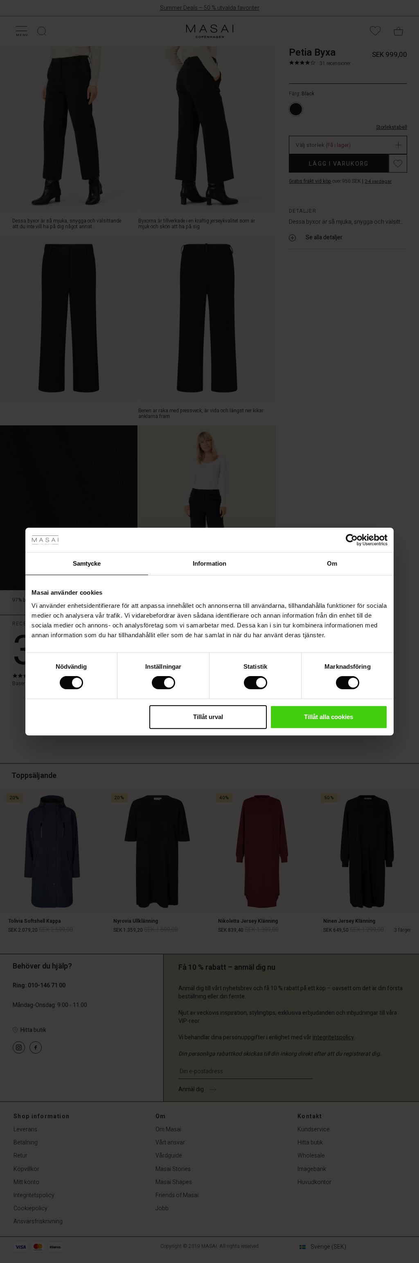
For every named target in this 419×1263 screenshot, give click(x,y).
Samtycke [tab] (87, 563)
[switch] (163, 682)
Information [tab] (209, 563)
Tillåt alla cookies (328, 716)
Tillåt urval (208, 716)
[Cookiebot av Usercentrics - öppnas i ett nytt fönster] (351, 540)
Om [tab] (332, 563)
